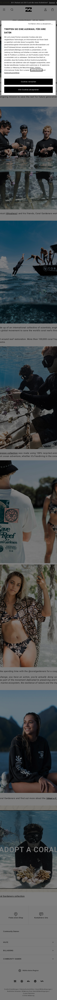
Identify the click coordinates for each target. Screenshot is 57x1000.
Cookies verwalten (28, 82)
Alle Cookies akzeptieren (28, 89)
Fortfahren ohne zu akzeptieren (39, 24)
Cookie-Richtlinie (36, 70)
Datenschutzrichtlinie (11, 73)
